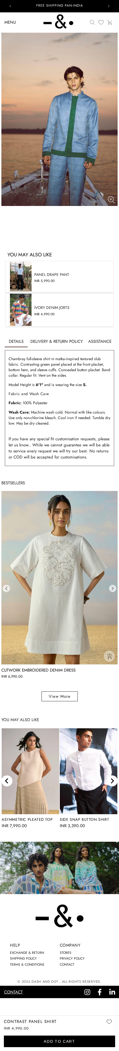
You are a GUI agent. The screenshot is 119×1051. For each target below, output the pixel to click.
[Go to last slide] (6, 780)
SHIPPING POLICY (23, 958)
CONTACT (67, 964)
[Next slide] (112, 780)
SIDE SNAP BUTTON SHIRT (84, 819)
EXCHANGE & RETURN (27, 952)
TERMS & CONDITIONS (27, 964)
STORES (65, 952)
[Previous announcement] (10, 6)
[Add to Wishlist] (109, 1025)
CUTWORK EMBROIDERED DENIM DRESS (38, 670)
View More (60, 696)
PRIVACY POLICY (72, 958)
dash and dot (45, 981)
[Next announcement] (109, 6)
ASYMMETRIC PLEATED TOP (27, 819)
